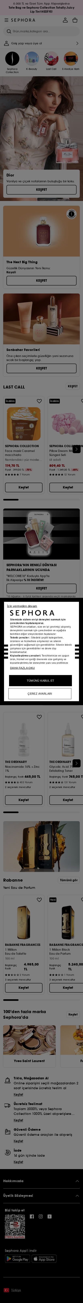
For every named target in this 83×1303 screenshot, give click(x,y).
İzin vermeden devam (22, 606)
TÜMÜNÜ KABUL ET (40, 680)
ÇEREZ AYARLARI (40, 693)
